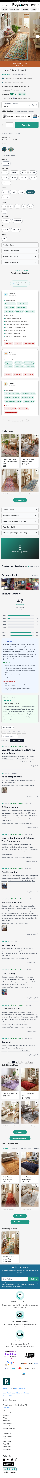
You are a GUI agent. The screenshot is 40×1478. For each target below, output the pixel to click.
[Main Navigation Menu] (2, 5)
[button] (19, 15)
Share (19, 133)
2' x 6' (13, 192)
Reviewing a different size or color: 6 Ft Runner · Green (17, 785)
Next (31, 1062)
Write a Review (17, 740)
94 (26, 1062)
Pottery (34, 9)
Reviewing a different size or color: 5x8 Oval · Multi (16, 987)
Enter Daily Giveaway (10, 1426)
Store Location (8, 1413)
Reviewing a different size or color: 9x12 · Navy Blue (16, 857)
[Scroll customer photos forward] (36, 584)
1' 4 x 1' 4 (6, 163)
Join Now (33, 1279)
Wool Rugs (25, 9)
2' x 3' (5, 172)
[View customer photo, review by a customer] (7, 584)
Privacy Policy (5, 1286)
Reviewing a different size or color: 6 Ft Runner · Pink (17, 823)
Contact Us (7, 1433)
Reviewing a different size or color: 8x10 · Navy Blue (16, 762)
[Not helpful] (38, 766)
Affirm (5, 1418)
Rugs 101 (6, 1444)
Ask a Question (8, 133)
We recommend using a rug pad (24, 111)
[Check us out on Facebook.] (4, 1459)
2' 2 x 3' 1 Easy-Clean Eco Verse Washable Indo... (10, 461)
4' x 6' (24, 172)
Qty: (3, 125)
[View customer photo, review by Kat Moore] (20, 584)
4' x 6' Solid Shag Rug (10, 1093)
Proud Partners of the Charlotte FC (15, 1405)
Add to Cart (26, 125)
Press (5, 1452)
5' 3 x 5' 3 (6, 220)
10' (4, 211)
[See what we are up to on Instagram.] (8, 1459)
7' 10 (30, 206)
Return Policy (7, 1446)
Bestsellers (6, 1420)
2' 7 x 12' (5, 197)
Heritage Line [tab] (26, 1148)
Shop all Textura (20, 1222)
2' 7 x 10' (30, 192)
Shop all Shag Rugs (20, 1138)
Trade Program (8, 1423)
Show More (20, 500)
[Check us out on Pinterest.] (16, 1459)
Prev (9, 1062)
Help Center (7, 1441)
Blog (4, 1410)
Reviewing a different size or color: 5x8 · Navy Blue (16, 1027)
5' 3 (17, 206)
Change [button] (14, 139)
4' (10, 206)
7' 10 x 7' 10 (17, 220)
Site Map (6, 1415)
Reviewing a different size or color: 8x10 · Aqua (15, 958)
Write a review (22, 74)
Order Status (7, 1436)
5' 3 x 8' (32, 172)
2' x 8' (21, 192)
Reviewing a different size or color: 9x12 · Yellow (15, 1051)
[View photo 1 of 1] (4, 790)
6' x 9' (5, 178)
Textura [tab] (5, 1148)
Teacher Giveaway (9, 1428)
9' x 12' (33, 178)
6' (23, 206)
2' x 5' (5, 192)
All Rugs (4, 9)
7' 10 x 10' (23, 178)
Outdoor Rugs (14, 9)
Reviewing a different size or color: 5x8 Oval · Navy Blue (18, 881)
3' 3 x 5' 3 (14, 172)
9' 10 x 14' (6, 183)
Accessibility (7, 1449)
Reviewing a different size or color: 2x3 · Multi (14, 923)
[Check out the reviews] (10, 1470)
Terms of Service (17, 1286)
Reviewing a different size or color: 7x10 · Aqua (17, 717)
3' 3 (4, 206)
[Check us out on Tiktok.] (12, 1459)
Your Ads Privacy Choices (12, 1393)
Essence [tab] (14, 1148)
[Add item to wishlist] (17, 435)
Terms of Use (8, 1388)
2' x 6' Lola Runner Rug (29, 494)
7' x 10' (14, 178)
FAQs (5, 1439)
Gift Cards (6, 1408)
